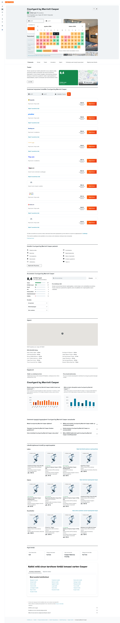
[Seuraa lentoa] (2, 22)
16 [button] (44, 40)
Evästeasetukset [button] (30, 238)
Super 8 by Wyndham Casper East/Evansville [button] (69, 467)
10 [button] (47, 37)
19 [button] (54, 40)
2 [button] (44, 33)
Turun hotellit (76, 585)
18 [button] (51, 40)
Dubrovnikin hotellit (78, 580)
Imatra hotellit (33, 585)
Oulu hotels (54, 587)
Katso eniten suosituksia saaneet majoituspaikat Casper (85, 510)
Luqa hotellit (54, 585)
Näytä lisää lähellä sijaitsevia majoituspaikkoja (87, 449)
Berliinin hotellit (55, 582)
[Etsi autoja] (2, 12)
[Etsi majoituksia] (2, 9)
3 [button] (47, 33)
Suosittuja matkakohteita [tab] (35, 571)
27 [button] (57, 43)
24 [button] (47, 43)
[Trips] (2, 25)
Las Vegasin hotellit (34, 587)
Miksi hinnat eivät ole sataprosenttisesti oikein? (39, 612)
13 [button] (57, 37)
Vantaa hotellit (33, 582)
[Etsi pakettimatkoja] (2, 15)
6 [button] (57, 33)
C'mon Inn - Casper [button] (49, 527)
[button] (2, 2)
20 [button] (57, 40)
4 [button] (82, 33)
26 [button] (54, 43)
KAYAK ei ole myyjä (33, 607)
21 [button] (37, 43)
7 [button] (37, 37)
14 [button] (37, 40)
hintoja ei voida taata (59, 603)
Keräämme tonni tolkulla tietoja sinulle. (37, 610)
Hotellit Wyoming (62, 619)
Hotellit (35, 619)
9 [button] (44, 37)
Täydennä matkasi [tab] (47, 571)
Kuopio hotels (76, 589)
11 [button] (82, 37)
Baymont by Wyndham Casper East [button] (53, 498)
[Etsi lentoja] (2, 6)
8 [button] (72, 37)
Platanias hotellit (77, 584)
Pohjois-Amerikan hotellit (43, 619)
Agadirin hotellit (55, 584)
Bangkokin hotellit (34, 580)
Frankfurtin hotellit (56, 580)
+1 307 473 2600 (31, 16)
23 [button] (44, 43)
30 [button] (44, 47)
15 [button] (41, 40)
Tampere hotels (77, 587)
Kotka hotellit (33, 584)
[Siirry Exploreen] (2, 19)
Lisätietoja (85, 233)
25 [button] (51, 43)
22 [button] (41, 43)
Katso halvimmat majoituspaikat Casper (89, 479)
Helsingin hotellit (77, 582)
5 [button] (54, 33)
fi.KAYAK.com (29, 619)
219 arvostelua (40, 13)
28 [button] (37, 47)
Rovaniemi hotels (55, 589)
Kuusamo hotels (33, 591)
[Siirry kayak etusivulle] (9, 2)
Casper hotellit (70, 619)
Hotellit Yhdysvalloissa (53, 619)
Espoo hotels (33, 589)
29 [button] (41, 47)
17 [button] (47, 40)
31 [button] (79, 47)
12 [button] (54, 37)
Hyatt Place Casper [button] (85, 465)
